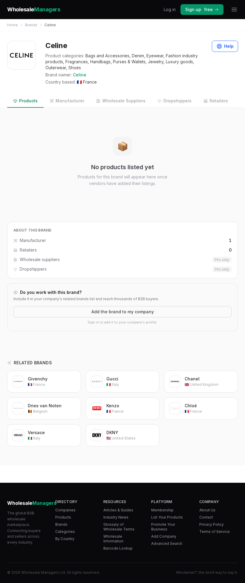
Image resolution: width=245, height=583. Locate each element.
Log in (170, 9)
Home (12, 25)
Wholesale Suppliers (124, 100)
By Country (64, 538)
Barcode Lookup (118, 548)
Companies (65, 510)
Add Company (163, 536)
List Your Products (167, 517)
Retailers (218, 100)
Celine (79, 74)
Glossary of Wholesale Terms (118, 526)
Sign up (199, 9)
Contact (206, 517)
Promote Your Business (163, 526)
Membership (162, 510)
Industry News (115, 517)
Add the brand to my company (122, 311)
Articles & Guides (118, 510)
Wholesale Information (113, 538)
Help (229, 46)
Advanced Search (166, 543)
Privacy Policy (211, 524)
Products (28, 100)
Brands (31, 25)
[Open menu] (234, 9)
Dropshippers (177, 100)
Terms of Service (214, 531)
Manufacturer (70, 100)
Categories (65, 531)
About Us (207, 510)
